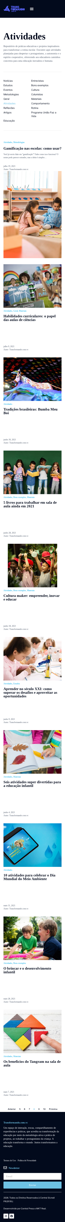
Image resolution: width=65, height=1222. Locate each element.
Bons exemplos (19, 497)
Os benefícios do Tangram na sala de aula (32, 1063)
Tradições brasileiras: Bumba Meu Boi (30, 411)
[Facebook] (11, 1216)
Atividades (7, 142)
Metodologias (19, 142)
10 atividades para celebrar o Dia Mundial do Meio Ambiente (29, 877)
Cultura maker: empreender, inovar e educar (31, 597)
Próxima (53, 1109)
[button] (32, 9)
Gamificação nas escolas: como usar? (32, 148)
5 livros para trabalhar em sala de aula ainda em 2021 (30, 504)
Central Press (27, 1209)
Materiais (23, 311)
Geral (15, 311)
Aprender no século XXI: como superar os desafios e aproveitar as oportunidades (30, 692)
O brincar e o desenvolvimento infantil (27, 970)
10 (44, 1109)
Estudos (16, 683)
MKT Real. (41, 1209)
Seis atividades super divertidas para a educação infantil (32, 784)
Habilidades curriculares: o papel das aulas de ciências (29, 318)
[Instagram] (5, 1216)
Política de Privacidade (27, 1160)
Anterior (12, 1109)
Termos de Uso (9, 1160)
